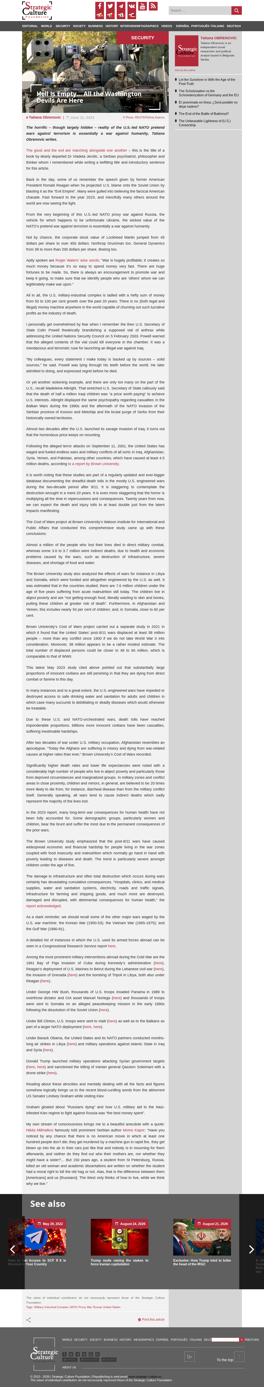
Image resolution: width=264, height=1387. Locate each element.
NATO (74, 1307)
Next (251, 1249)
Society (79, 26)
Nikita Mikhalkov (39, 1130)
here (112, 946)
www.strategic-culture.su (144, 1376)
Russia (97, 1307)
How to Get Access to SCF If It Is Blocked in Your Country (37, 1262)
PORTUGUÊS (90, 1359)
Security (63, 26)
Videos (166, 26)
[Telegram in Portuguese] (110, 15)
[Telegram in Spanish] (99, 15)
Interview (128, 26)
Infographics (144, 1339)
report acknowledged (43, 906)
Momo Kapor (134, 1130)
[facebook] (99, 6)
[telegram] (121, 6)
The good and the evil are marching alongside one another (76, 150)
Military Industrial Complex (51, 1307)
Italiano (217, 26)
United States (111, 1307)
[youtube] (142, 6)
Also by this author (185, 70)
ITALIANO (110, 1359)
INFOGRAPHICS (147, 26)
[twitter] (110, 6)
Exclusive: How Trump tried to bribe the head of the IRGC (202, 1262)
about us (69, 1367)
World (46, 26)
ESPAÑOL (71, 1359)
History (112, 26)
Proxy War (85, 1307)
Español (183, 26)
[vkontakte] (131, 6)
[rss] (153, 6)
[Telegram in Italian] (121, 15)
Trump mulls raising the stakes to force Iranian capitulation (119, 1262)
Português (200, 26)
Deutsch (234, 26)
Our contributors (245, 1339)
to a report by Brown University (93, 464)
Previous (12, 1249)
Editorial (30, 26)
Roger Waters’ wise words (77, 260)
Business (95, 26)
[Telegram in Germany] (131, 15)
